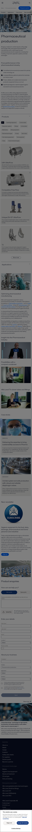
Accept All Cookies (23, 823)
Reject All (9, 823)
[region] (16, 821)
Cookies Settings (16, 828)
